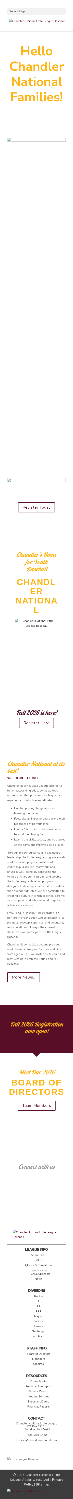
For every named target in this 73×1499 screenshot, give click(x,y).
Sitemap (42, 1484)
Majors (38, 1316)
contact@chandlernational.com (36, 1440)
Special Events (38, 1391)
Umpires (38, 1364)
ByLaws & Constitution (38, 1265)
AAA (38, 1311)
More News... (23, 977)
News (38, 1279)
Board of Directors (38, 1354)
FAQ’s (38, 1260)
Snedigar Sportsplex (38, 1386)
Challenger (38, 1331)
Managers (38, 1359)
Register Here (36, 723)
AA (38, 1306)
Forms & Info (38, 1381)
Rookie (38, 1296)
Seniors (38, 1326)
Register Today (36, 507)
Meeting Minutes (38, 1396)
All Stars (38, 1336)
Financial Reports (38, 1407)
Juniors (38, 1321)
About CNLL (38, 1255)
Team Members (36, 1105)
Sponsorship (39, 1270)
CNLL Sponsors (40, 1274)
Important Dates (38, 1401)
